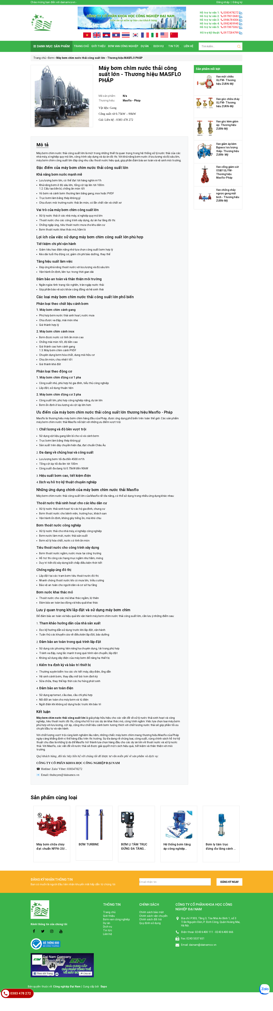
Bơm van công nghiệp (123, 46)
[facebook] (34, 931)
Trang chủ (81, 46)
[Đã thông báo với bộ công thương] (64, 944)
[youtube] (61, 931)
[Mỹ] (164, 35)
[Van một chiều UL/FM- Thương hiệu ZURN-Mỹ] (205, 81)
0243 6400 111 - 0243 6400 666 (214, 932)
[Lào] (116, 35)
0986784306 (231, 19)
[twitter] (43, 931)
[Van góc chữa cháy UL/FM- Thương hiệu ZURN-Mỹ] (205, 102)
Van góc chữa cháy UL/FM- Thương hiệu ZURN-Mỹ (227, 103)
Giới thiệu (98, 46)
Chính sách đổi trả (150, 919)
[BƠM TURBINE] (94, 825)
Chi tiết (51, 855)
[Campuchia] (106, 35)
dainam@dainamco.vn (203, 944)
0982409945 (231, 23)
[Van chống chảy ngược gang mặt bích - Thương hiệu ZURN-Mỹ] (205, 197)
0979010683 (231, 16)
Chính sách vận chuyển (153, 915)
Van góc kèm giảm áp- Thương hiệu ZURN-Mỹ (227, 125)
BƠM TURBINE (89, 844)
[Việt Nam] (87, 35)
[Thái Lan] (126, 35)
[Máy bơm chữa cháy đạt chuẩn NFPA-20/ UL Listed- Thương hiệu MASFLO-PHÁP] (51, 825)
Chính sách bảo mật (151, 912)
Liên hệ (189, 46)
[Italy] (155, 35)
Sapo (103, 986)
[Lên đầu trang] (267, 755)
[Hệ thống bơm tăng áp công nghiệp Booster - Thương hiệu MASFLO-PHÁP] (178, 825)
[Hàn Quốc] (135, 35)
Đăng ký (237, 2)
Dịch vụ (158, 46)
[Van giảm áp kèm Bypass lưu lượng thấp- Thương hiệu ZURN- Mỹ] (205, 150)
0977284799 (231, 32)
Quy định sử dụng (150, 923)
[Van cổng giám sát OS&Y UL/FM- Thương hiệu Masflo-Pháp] (205, 174)
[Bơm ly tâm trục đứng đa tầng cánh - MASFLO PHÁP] (221, 825)
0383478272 (231, 12)
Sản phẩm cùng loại (54, 797)
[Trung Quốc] (174, 35)
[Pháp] (145, 35)
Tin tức (174, 46)
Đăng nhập (223, 2)
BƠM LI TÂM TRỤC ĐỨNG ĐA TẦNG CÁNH (134, 848)
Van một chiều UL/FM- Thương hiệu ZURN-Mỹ (226, 80)
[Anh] (97, 35)
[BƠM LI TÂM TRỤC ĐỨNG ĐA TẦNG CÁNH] (136, 825)
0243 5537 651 (195, 938)
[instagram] (52, 931)
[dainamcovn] (42, 22)
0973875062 (231, 27)
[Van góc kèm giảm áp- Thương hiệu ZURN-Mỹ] (205, 127)
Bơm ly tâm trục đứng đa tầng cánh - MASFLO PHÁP (220, 848)
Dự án (145, 46)
